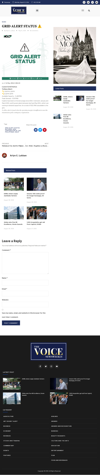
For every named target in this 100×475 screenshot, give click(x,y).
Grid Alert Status (12, 128)
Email (4, 289)
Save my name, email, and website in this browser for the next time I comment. (24, 315)
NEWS (4, 22)
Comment (6, 250)
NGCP (17, 132)
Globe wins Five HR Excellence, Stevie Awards (13, 223)
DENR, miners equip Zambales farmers (11, 194)
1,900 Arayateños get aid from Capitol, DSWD (36, 223)
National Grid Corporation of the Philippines (13, 130)
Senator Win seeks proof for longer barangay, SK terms (35, 195)
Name (5, 278)
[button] (37, 10)
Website (5, 299)
